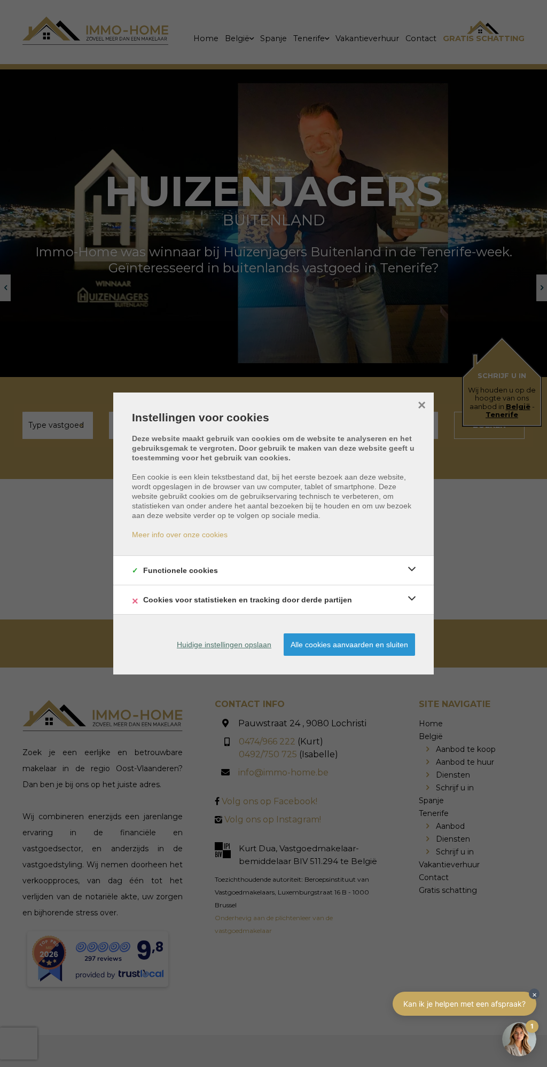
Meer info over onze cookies (180, 534)
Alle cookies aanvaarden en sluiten (349, 644)
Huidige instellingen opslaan (224, 644)
